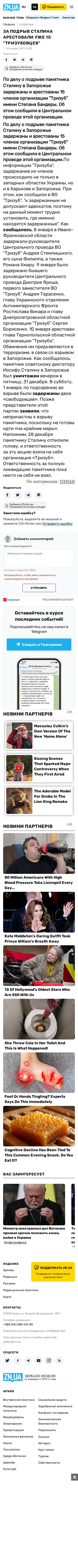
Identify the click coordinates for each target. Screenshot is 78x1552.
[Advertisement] (39, 1513)
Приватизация (13, 1430)
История (44, 1443)
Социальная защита (52, 1400)
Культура (9, 1469)
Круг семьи (46, 1450)
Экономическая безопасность (49, 1421)
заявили (29, 411)
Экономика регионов (18, 1436)
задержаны (46, 393)
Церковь (9, 1462)
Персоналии (47, 1430)
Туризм (43, 1456)
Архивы (8, 1270)
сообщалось (17, 229)
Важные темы (13, 17)
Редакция (10, 1277)
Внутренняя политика (19, 1400)
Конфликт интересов (53, 1413)
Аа (34, 6)
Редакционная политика (20, 1290)
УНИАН (67, 481)
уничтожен (26, 376)
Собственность (49, 1462)
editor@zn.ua (12, 1342)
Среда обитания (14, 1456)
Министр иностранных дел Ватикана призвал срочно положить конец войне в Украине (34, 1233)
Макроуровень (13, 1417)
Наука (7, 1443)
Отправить (39, 587)
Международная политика (14, 1408)
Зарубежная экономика (55, 1406)
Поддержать (55, 6)
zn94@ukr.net (56, 1331)
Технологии (11, 1449)
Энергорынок (12, 1423)
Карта (7, 1297)
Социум (43, 1437)
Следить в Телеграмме (42, 645)
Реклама (9, 1283)
